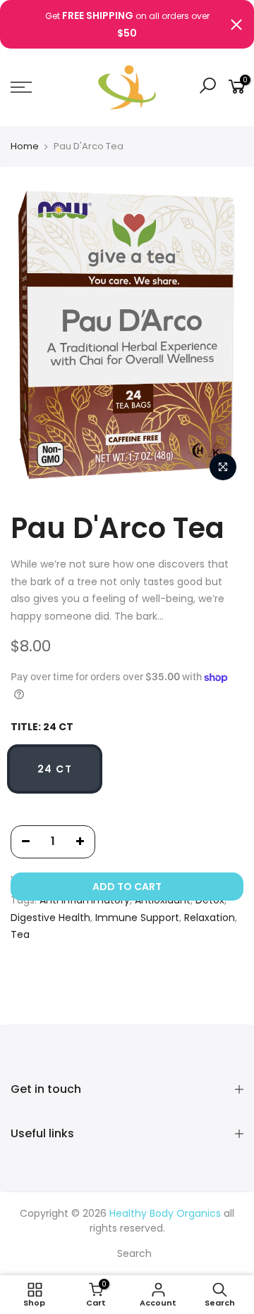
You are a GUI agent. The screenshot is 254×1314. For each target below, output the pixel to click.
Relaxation (209, 918)
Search (134, 1253)
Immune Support (137, 918)
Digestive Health (50, 918)
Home (25, 146)
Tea (20, 934)
